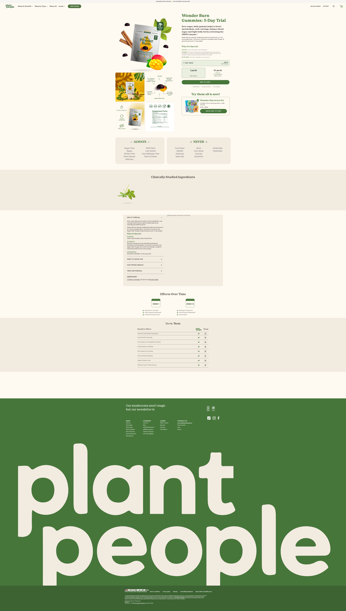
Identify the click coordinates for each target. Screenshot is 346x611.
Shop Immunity (130, 431)
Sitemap (175, 591)
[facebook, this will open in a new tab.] (218, 418)
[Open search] (334, 6)
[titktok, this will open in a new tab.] (208, 418)
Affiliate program (148, 429)
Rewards (162, 425)
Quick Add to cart (213, 111)
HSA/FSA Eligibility (148, 433)
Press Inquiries (181, 425)
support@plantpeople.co (184, 423)
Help (178, 427)
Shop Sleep (129, 425)
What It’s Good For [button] (135, 259)
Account (326, 6)
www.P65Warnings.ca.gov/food (141, 598)
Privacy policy (166, 591)
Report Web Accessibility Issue (204, 591)
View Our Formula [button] (134, 271)
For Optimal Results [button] (135, 265)
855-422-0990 (153, 279)
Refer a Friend (164, 423)
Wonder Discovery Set (212, 100)
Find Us (179, 429)
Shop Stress (129, 427)
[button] (341, 6)
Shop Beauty (129, 436)
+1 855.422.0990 (149, 603)
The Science (163, 429)
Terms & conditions (155, 591)
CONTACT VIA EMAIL (133, 279)
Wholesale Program (148, 427)
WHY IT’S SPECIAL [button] (133, 217)
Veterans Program (148, 431)
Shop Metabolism (131, 433)
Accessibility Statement (186, 591)
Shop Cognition (130, 429)
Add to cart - (205, 82)
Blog (144, 425)
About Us (145, 423)
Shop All (128, 423)
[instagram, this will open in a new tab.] (214, 418)
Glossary (162, 427)
